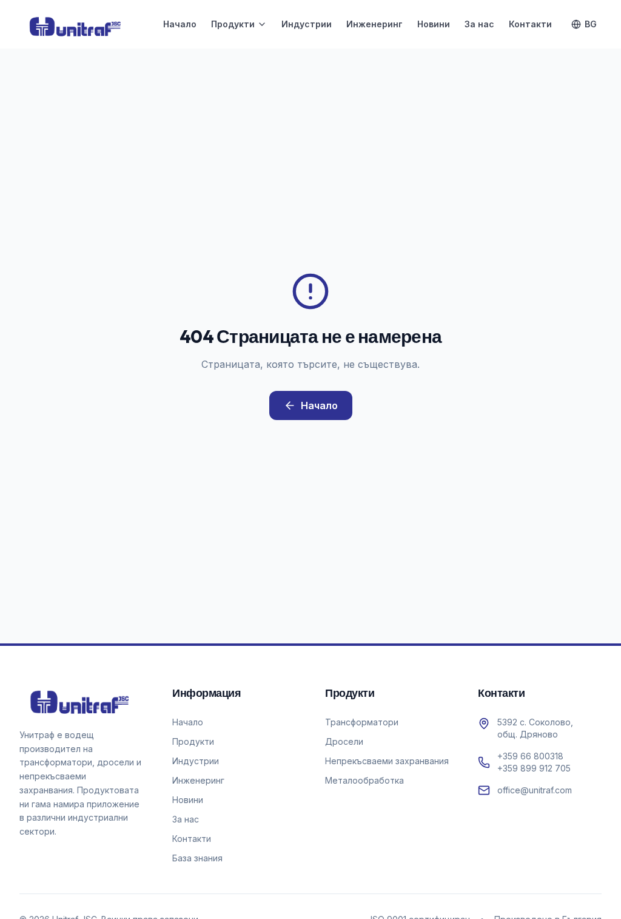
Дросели (344, 741)
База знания (197, 858)
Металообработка (364, 780)
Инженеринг (374, 24)
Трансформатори (361, 722)
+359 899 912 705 (534, 768)
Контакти (530, 24)
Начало (179, 24)
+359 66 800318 (530, 756)
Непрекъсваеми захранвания (387, 761)
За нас (479, 24)
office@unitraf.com (534, 790)
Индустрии (306, 24)
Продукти (233, 24)
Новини (433, 24)
